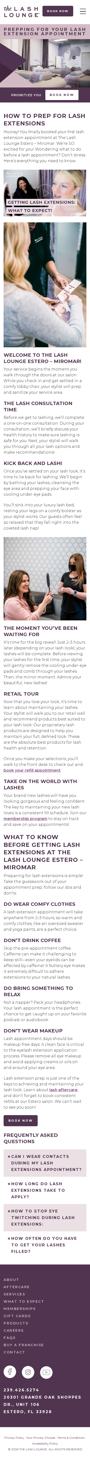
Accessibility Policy (45, 1443)
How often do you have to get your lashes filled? (44, 1245)
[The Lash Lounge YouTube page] (46, 1372)
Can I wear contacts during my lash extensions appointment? (46, 1163)
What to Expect (24, 1301)
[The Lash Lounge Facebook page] (10, 1372)
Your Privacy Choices (40, 1437)
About (11, 1280)
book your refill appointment (32, 770)
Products (16, 1323)
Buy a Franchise (24, 1345)
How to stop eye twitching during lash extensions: (43, 1218)
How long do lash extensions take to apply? (38, 1190)
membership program (25, 818)
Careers (14, 1330)
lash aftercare (63, 1090)
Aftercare (17, 1287)
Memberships (20, 1309)
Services (14, 1294)
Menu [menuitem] (81, 11)
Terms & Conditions (71, 1437)
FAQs (10, 1338)
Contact (14, 1352)
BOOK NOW (20, 1120)
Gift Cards (17, 1316)
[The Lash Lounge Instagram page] (28, 1372)
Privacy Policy (14, 1437)
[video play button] (45, 193)
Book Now (58, 11)
